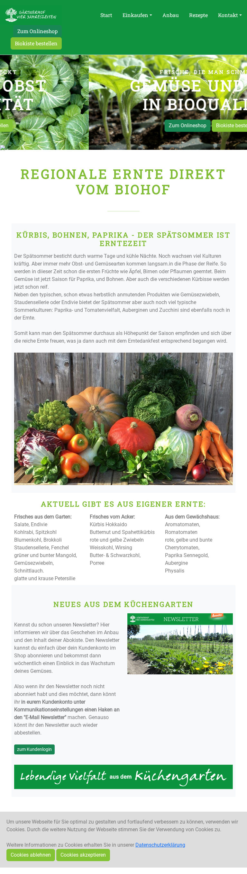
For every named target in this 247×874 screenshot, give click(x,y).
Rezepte (198, 15)
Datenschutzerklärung (160, 845)
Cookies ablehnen (31, 855)
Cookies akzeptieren (83, 855)
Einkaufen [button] (135, 15)
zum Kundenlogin (34, 749)
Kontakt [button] (228, 15)
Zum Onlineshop (37, 31)
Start (106, 15)
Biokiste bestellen (36, 43)
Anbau (170, 15)
